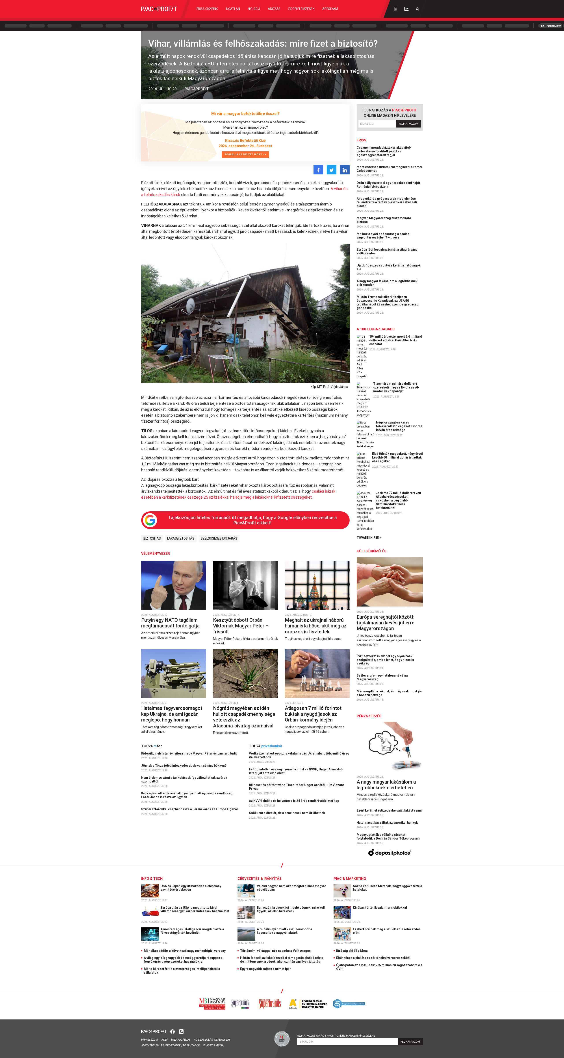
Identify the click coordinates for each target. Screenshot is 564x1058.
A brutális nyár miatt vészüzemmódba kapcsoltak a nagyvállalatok (284, 931)
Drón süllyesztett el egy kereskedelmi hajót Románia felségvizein (388, 184)
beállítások (191, 1045)
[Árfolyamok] (406, 9)
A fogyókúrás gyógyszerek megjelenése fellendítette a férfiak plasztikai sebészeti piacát (387, 202)
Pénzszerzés (369, 716)
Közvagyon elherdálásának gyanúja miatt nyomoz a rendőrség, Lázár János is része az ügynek (187, 795)
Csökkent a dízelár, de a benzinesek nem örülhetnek (287, 813)
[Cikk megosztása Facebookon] (318, 169)
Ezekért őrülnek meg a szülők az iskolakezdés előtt (387, 931)
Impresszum (149, 1039)
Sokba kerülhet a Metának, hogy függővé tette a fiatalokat (387, 888)
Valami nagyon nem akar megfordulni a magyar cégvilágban (291, 888)
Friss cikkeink (207, 9)
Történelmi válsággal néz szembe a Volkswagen (275, 951)
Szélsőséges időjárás (219, 538)
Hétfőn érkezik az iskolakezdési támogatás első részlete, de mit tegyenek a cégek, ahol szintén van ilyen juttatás (282, 959)
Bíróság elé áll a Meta (352, 951)
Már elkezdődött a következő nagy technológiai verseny (185, 951)
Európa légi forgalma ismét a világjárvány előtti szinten (387, 251)
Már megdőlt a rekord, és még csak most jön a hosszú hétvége (390, 693)
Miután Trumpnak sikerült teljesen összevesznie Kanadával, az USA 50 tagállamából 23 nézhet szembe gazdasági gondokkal (388, 302)
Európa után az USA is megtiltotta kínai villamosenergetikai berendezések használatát (195, 909)
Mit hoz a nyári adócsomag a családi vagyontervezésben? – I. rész (383, 235)
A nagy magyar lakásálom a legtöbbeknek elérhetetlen (387, 283)
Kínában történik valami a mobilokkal (380, 907)
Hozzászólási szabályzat (212, 1039)
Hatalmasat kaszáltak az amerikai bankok (388, 822)
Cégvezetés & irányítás (259, 879)
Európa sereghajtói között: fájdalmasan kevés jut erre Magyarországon (385, 622)
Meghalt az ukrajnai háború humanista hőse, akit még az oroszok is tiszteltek (316, 625)
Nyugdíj (254, 9)
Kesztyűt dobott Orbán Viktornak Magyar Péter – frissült (241, 625)
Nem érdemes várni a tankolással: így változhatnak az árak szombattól (184, 779)
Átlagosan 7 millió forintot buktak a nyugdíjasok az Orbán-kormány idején (313, 714)
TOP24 (151, 746)
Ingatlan (233, 9)
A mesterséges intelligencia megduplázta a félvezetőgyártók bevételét (192, 931)
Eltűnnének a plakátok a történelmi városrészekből (373, 958)
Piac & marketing (350, 879)
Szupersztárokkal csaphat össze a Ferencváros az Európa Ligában (190, 809)
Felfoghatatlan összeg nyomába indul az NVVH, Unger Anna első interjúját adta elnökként (296, 771)
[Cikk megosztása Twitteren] (331, 169)
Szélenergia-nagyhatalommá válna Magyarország (382, 677)
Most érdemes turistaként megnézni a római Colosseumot (389, 168)
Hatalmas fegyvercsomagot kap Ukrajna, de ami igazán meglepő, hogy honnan (171, 714)
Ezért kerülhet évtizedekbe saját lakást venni (389, 810)
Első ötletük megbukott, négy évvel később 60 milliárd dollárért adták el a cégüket (397, 457)
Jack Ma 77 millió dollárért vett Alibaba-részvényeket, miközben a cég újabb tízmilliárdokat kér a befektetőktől (398, 500)
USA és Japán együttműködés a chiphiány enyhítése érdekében (191, 888)
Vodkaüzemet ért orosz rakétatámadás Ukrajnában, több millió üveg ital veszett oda (299, 755)
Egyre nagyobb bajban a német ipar (265, 969)
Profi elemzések (301, 9)
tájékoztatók (171, 1045)
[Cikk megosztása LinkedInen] (345, 169)
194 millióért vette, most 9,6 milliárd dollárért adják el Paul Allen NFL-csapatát (395, 340)
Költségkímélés (371, 551)
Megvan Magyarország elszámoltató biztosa (384, 220)
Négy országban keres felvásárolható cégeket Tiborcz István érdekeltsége (399, 426)
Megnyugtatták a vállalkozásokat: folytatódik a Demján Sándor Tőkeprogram (388, 836)
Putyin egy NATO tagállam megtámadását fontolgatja (171, 623)
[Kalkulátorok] (395, 9)
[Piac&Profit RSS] (181, 1031)
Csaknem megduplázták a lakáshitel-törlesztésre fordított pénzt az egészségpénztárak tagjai (384, 151)
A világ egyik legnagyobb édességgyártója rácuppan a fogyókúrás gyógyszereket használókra (183, 959)
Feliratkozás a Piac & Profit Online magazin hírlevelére (336, 1035)
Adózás (274, 9)
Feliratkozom (408, 123)
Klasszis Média (213, 1045)
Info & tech (152, 879)
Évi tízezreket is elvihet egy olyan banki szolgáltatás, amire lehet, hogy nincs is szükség (385, 659)
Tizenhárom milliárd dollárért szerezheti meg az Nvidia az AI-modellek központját (396, 387)
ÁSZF (164, 1039)
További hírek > (369, 537)
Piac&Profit (197, 89)
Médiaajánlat (180, 1039)
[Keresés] (417, 9)
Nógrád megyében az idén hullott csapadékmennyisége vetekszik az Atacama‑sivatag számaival (244, 716)
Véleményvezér (155, 553)
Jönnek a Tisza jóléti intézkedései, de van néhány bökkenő (184, 765)
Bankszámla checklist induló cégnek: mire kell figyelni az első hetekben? (291, 909)
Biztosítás (152, 538)
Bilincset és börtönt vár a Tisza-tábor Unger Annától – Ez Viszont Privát (296, 786)
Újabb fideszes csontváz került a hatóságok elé (389, 267)
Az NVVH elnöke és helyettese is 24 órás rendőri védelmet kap (294, 801)
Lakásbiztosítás (180, 538)
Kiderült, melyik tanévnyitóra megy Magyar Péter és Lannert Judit (189, 753)
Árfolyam (330, 9)
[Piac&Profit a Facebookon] (173, 1031)
